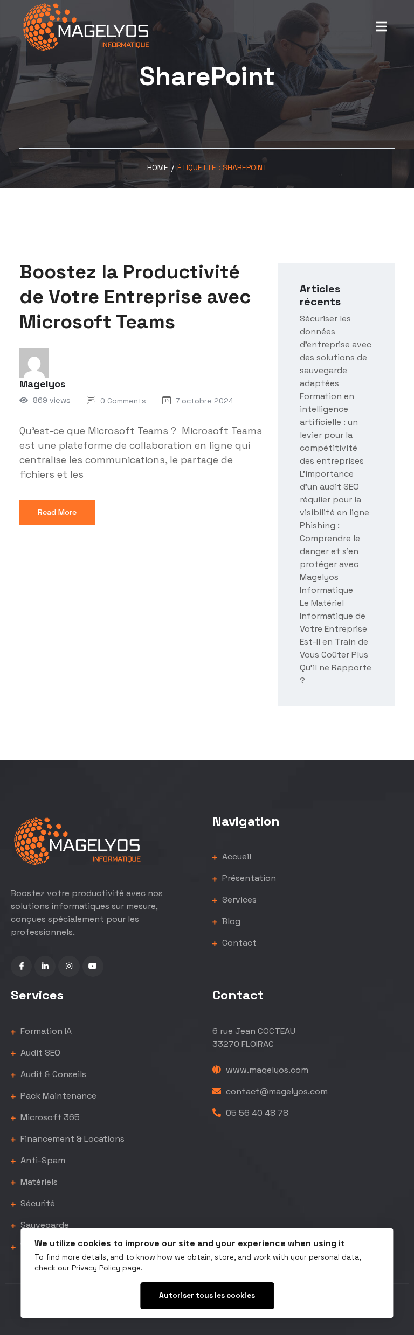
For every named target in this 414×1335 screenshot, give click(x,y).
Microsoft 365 (49, 1117)
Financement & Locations (71, 1138)
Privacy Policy (96, 1268)
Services (238, 899)
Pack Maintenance (57, 1095)
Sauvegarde (43, 1225)
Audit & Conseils (52, 1074)
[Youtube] (93, 966)
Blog (230, 921)
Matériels (38, 1181)
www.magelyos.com (266, 1069)
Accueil (235, 856)
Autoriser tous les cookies (207, 1295)
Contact (238, 942)
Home (157, 167)
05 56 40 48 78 (256, 1113)
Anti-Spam (41, 1160)
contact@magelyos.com (276, 1091)
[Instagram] (68, 966)
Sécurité (36, 1203)
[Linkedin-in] (45, 966)
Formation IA (45, 1031)
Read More (57, 512)
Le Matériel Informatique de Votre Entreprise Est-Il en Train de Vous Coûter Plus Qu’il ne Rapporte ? (335, 641)
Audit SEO (39, 1052)
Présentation (248, 878)
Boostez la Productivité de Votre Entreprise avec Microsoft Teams (135, 297)
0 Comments (123, 401)
